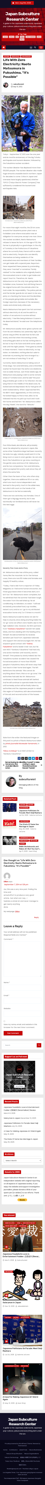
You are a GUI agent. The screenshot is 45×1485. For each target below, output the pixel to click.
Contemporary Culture (26, 837)
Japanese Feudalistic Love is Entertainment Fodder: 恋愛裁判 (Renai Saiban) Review (20, 1256)
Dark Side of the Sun (29, 1223)
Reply (36, 917)
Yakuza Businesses (35, 1450)
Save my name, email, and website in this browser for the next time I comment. (20, 1026)
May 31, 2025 (10, 1403)
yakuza (11, 37)
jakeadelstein (22, 1306)
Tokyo (22, 37)
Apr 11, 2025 (23, 851)
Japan (5, 37)
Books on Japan (9, 1223)
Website (7, 1008)
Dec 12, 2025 (10, 1306)
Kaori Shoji (32, 851)
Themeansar (22, 1446)
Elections (23, 804)
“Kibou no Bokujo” (10, 751)
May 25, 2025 (24, 829)
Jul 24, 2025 (23, 815)
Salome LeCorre (35, 815)
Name (7, 982)
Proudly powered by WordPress (16, 1444)
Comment (8, 939)
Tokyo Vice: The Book (12, 1461)
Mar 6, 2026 (9, 1260)
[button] (35, 47)
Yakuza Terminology (11, 1457)
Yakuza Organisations (31, 1454)
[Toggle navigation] (31, 47)
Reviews (22, 843)
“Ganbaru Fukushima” (16, 629)
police (39, 37)
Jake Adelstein (30, 37)
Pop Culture (33, 840)
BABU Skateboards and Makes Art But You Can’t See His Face (29, 849)
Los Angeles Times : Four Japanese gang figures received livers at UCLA (22, 1473)
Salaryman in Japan (12, 1118)
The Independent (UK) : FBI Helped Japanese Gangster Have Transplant (22, 1479)
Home (5, 1450)
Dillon (6, 881)
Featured (6, 56)
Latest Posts (23, 1450)
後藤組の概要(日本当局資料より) (30, 1457)
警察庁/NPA (22, 1465)
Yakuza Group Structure (14, 1454)
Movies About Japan (11, 1226)
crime (18, 1223)
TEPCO (22, 39)
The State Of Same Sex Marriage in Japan (21, 1139)
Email (6, 995)
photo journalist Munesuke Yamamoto (21, 743)
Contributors (13, 1450)
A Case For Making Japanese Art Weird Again (22, 1131)
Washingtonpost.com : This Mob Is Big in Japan (22, 1469)
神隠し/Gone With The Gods (30, 1461)
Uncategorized (26, 56)
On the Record (24, 807)
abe (17, 37)
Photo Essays (15, 56)
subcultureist (18, 84)
